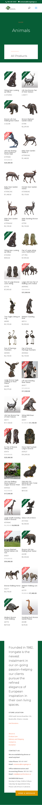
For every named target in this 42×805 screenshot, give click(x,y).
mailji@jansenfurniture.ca (22, 774)
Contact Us (12, 742)
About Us (12, 734)
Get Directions (13, 723)
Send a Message (26, 793)
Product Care (13, 736)
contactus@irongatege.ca (22, 764)
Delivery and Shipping (16, 739)
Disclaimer (12, 745)
